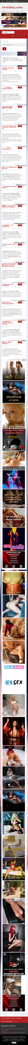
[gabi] (14, 745)
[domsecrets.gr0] (14, 974)
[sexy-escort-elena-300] (14, 897)
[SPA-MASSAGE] (14, 857)
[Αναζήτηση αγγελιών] (4, 48)
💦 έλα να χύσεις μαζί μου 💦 (8, 245)
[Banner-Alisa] (14, 594)
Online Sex (6, 208)
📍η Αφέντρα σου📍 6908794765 (8, 285)
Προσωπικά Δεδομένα (7, 1021)
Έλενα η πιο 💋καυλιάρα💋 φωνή (9, 167)
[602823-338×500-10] (14, 923)
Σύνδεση (24, 1)
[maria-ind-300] (14, 834)
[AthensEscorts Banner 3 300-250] (14, 526)
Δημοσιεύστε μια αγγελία (18, 36)
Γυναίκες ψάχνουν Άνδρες (8, 109)
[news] (14, 693)
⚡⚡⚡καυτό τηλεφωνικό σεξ (6, 148)
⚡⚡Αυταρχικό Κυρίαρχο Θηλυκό (7, 88)
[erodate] (14, 507)
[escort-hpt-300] (14, 663)
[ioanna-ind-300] (14, 716)
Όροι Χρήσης (18, 1018)
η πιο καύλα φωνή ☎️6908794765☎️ (7, 107)
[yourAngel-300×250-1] (14, 488)
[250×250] (12, 993)
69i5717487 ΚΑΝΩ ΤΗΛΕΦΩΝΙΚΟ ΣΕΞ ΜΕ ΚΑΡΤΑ (14, 1028)
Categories (8, 1018)
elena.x (12, 70)
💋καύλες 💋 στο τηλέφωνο (7, 342)
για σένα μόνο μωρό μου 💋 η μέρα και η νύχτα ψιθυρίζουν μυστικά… (9, 265)
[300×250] (14, 379)
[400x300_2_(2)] (14, 567)
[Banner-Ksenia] (14, 617)
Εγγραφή (20, 1)
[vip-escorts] (14, 402)
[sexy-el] (14, 765)
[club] (14, 788)
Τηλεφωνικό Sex (7, 70)
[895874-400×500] (14, 951)
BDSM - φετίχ (6, 90)
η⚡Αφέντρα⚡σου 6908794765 (8, 225)
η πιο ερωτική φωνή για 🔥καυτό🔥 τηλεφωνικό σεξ (9, 127)
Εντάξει (14, 1042)
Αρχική (3, 53)
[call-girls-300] (14, 428)
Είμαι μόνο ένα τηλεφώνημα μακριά (8, 303)
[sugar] (14, 670)
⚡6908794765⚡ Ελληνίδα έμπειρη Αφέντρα (7, 323)
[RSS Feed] (2, 1)
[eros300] (14, 550)
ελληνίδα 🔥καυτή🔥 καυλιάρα (8, 68)
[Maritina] (14, 640)
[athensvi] (14, 880)
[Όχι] (26, 1039)
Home (2, 1018)
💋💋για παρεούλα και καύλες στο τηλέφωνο (8, 206)
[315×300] (14, 450)
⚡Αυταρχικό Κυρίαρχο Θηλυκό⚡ (9, 187)
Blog (13, 1018)
